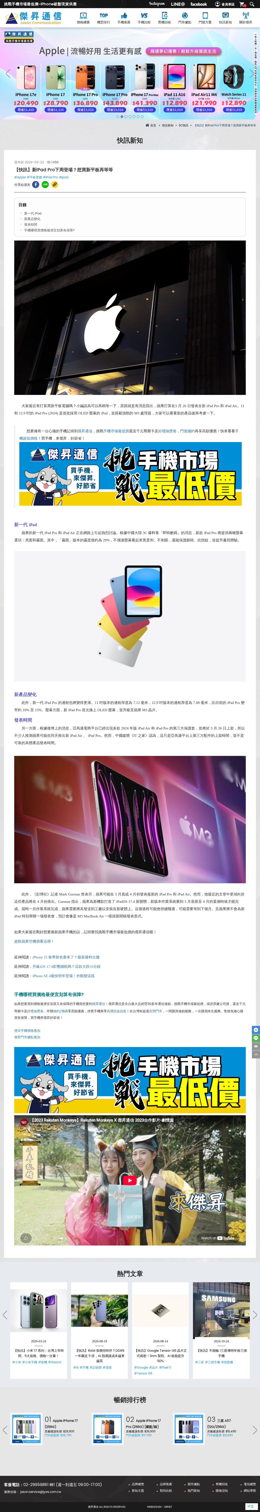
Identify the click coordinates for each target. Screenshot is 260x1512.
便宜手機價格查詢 (27, 1030)
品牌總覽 (138, 1484)
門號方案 (205, 22)
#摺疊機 (227, 1362)
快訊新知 (225, 22)
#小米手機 (29, 1362)
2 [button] (122, 116)
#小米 (16, 1362)
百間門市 (155, 1011)
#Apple (20, 177)
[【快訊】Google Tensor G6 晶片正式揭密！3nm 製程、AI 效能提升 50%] (160, 1310)
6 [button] (138, 116)
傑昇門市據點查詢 (27, 1037)
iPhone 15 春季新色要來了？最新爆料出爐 (66, 957)
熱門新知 (194, 1490)
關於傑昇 (245, 22)
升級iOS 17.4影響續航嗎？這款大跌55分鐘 (66, 967)
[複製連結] (54, 184)
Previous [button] (8, 73)
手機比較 (144, 22)
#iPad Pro (50, 177)
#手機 (84, 1367)
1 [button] (118, 116)
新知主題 (138, 1490)
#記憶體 (96, 1367)
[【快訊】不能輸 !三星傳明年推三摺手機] (221, 1310)
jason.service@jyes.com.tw (40, 1492)
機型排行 (103, 22)
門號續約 (187, 431)
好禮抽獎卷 (167, 431)
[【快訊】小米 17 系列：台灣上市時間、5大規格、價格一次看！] (38, 1310)
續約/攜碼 (60, 1011)
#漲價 (107, 1367)
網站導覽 (250, 1490)
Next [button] (252, 73)
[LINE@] (178, 4)
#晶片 (153, 1367)
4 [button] (130, 116)
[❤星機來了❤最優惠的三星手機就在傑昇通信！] (130, 73)
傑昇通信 (85, 431)
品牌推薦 (166, 1484)
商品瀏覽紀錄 (256, 1046)
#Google (141, 1367)
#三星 (199, 1362)
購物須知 (222, 1490)
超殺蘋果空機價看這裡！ (34, 941)
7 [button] (142, 116)
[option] (130, 73)
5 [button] (134, 116)
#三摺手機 (212, 1362)
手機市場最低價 (116, 431)
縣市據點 (194, 1484)
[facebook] (199, 4)
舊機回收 (164, 22)
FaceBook (256, 1030)
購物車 (245, 5)
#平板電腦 (34, 177)
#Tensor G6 (143, 1373)
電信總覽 (250, 1484)
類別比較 (166, 1490)
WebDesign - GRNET (159, 1507)
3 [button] (126, 116)
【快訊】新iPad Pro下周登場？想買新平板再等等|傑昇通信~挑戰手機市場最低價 (40, 22)
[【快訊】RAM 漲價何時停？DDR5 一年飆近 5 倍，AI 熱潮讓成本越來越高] (99, 1310)
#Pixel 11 (165, 1367)
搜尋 (252, 4)
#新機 (42, 1362)
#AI (76, 1367)
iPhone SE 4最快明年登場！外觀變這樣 (63, 976)
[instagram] (157, 4)
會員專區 (228, 4)
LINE (256, 1038)
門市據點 (184, 22)
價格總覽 (83, 22)
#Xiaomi (54, 1362)
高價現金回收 (116, 1011)
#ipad (63, 177)
